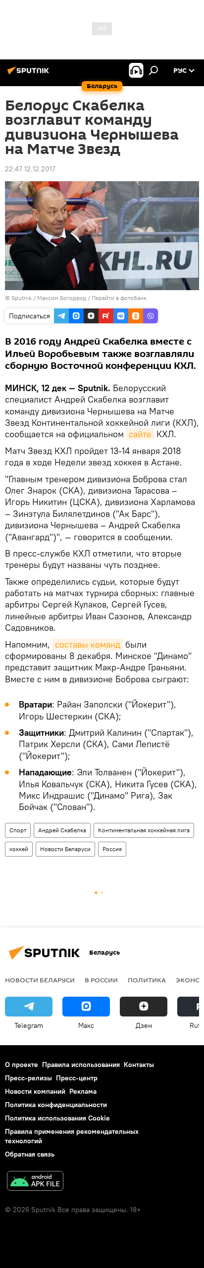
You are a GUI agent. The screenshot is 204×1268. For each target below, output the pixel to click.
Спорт (17, 830)
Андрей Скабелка (62, 830)
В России (101, 979)
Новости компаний (35, 1091)
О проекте (21, 1064)
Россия (112, 849)
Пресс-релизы (28, 1077)
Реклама (83, 1091)
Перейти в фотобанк (119, 298)
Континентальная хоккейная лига (144, 830)
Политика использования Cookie (57, 1118)
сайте (140, 434)
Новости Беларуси (65, 849)
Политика (147, 979)
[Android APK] (35, 1182)
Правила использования (81, 1064)
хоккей (18, 849)
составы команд (87, 644)
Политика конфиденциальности (56, 1104)
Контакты (139, 1064)
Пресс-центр (77, 1077)
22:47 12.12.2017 (30, 168)
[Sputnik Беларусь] (29, 74)
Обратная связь (29, 1154)
